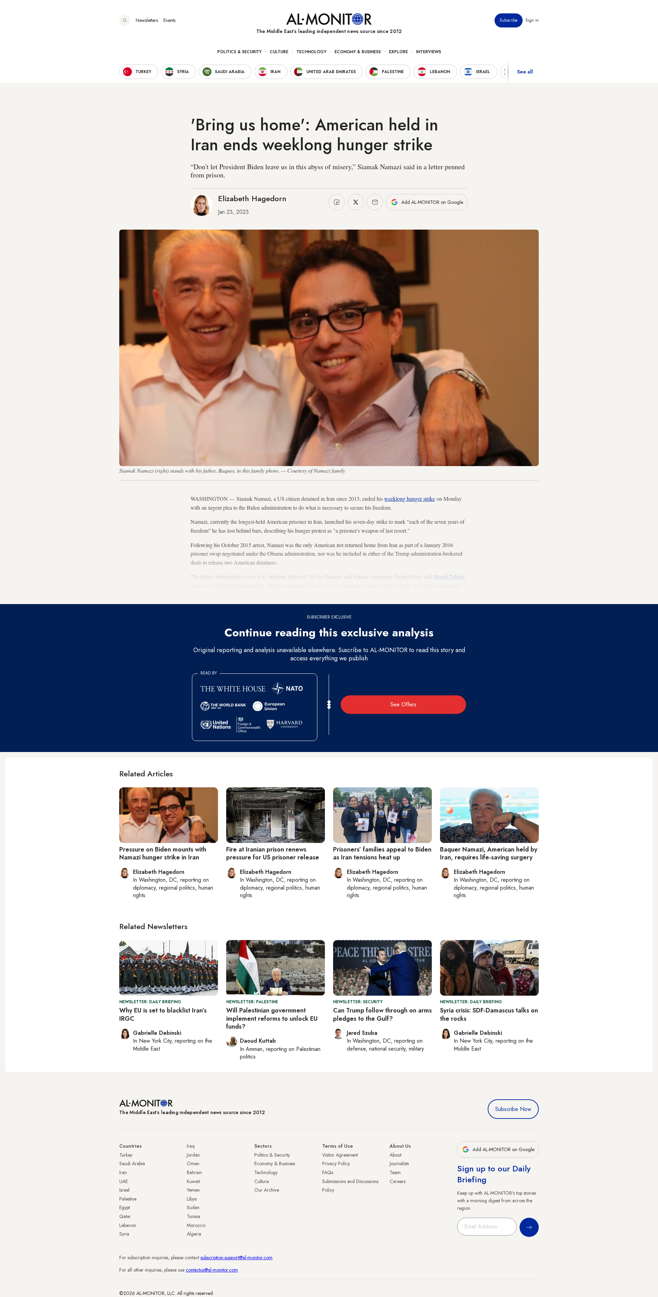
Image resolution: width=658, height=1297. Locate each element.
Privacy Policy (336, 1163)
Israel (124, 1189)
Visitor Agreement (340, 1154)
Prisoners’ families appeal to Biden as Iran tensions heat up (382, 853)
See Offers (403, 704)
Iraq (191, 1146)
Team (395, 1172)
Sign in (532, 20)
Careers (397, 1181)
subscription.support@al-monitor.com (236, 1257)
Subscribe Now (513, 1109)
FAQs (327, 1172)
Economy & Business (357, 52)
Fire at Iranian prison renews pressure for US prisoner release (272, 853)
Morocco (196, 1225)
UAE (123, 1181)
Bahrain (194, 1172)
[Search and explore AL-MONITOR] (124, 20)
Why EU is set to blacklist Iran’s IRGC (163, 1014)
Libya (192, 1198)
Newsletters (147, 20)
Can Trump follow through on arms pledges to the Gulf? (382, 1014)
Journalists (399, 1163)
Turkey (125, 1154)
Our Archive (266, 1189)
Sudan (193, 1207)
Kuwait (193, 1181)
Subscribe (508, 20)
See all (525, 71)
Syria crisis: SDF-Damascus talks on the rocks (489, 1014)
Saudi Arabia (132, 1163)
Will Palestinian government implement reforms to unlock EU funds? (272, 1018)
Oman (193, 1163)
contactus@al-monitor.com (212, 1269)
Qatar (125, 1216)
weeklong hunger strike (409, 498)
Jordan (193, 1154)
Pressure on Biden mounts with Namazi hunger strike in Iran (162, 853)
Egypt (124, 1207)
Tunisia (193, 1216)
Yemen (193, 1189)
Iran (123, 1172)
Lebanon (127, 1225)
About (395, 1154)
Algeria (194, 1233)
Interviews (428, 52)
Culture (279, 52)
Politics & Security (239, 52)
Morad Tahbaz (449, 576)
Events (169, 20)
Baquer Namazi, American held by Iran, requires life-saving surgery (488, 853)
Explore (398, 52)
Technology (311, 52)
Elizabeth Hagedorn (252, 198)
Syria (124, 1233)
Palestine (127, 1198)
